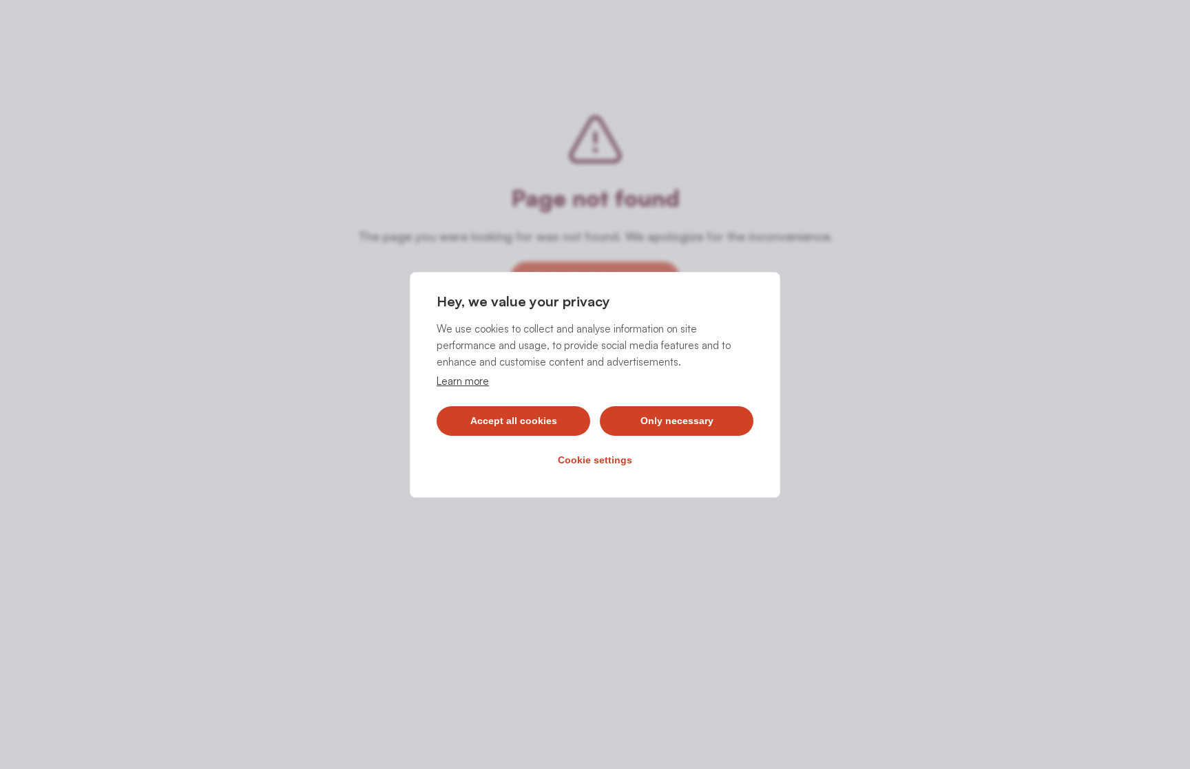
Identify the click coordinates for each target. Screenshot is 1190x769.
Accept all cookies (513, 420)
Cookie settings (595, 459)
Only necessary (676, 420)
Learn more (463, 381)
